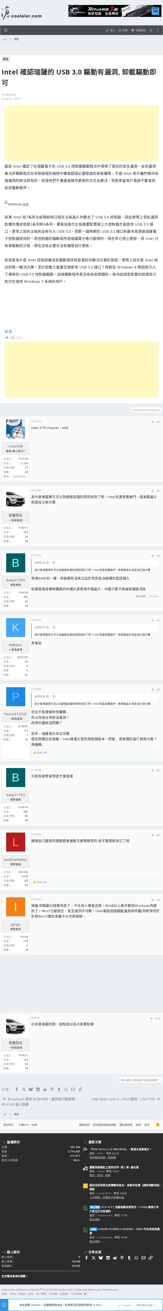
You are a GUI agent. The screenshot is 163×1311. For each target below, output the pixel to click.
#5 (158, 620)
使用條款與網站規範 (104, 1124)
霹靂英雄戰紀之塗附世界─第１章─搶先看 (114, 1167)
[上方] (153, 1125)
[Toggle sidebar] (157, 30)
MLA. (77, 1160)
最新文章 (95, 1142)
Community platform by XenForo (37, 1289)
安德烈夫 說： (43, 562)
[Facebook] (159, 1292)
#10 (157, 1018)
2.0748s (53, 1294)
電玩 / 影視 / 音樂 (100, 1175)
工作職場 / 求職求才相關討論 (106, 1197)
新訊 (5, 59)
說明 (138, 1124)
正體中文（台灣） (28, 1124)
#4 (158, 555)
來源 (8, 331)
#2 (158, 422)
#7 (158, 770)
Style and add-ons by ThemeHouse (97, 1289)
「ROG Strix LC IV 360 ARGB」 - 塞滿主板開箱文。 (120, 1149)
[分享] (152, 422)
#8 (158, 835)
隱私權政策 (125, 1124)
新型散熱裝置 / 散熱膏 (102, 1157)
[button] (6, 30)
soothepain (9, 94)
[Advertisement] (81, 133)
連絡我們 (84, 1124)
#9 (158, 900)
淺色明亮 (8, 1124)
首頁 (146, 1124)
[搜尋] (150, 30)
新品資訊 (94, 1219)
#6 (158, 689)
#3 (158, 491)
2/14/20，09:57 (11, 98)
